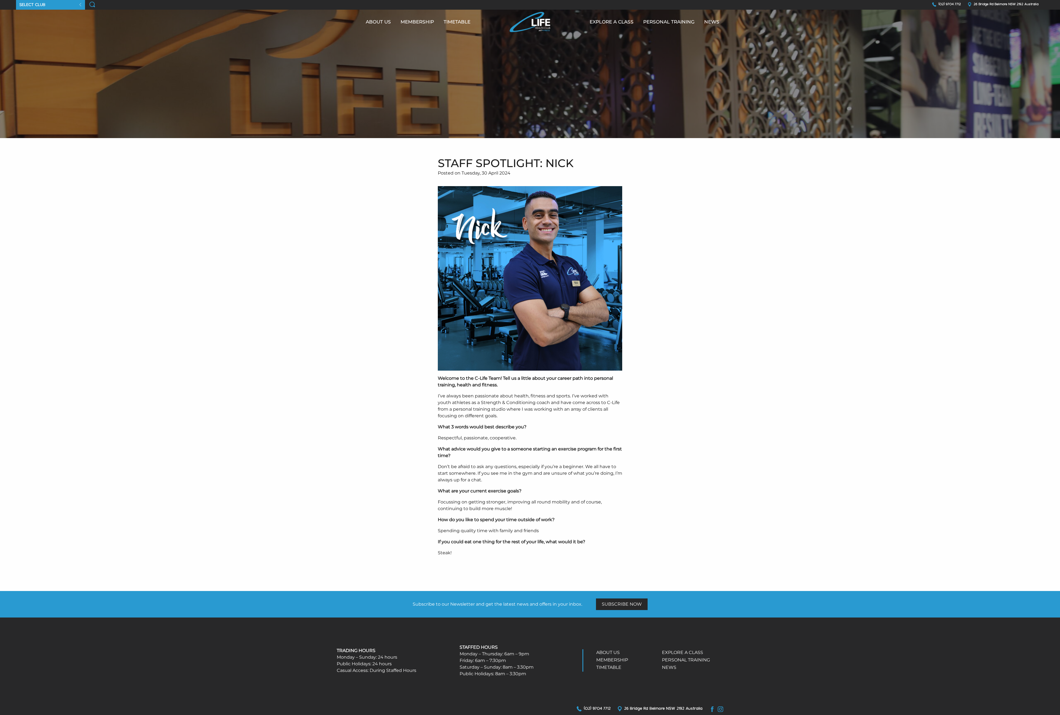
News (711, 22)
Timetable (457, 22)
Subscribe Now (622, 604)
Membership (417, 22)
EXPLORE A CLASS (612, 22)
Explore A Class (682, 652)
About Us (378, 22)
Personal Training (669, 22)
